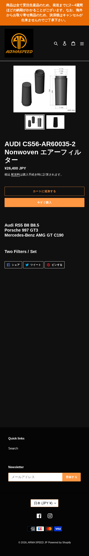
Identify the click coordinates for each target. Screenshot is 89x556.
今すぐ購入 (44, 202)
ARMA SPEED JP (37, 542)
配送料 (15, 174)
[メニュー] (82, 43)
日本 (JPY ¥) (43, 503)
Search (13, 448)
